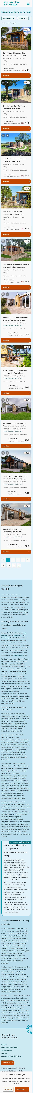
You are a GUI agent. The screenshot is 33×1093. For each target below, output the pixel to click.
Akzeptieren (21, 1089)
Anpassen (8, 1089)
